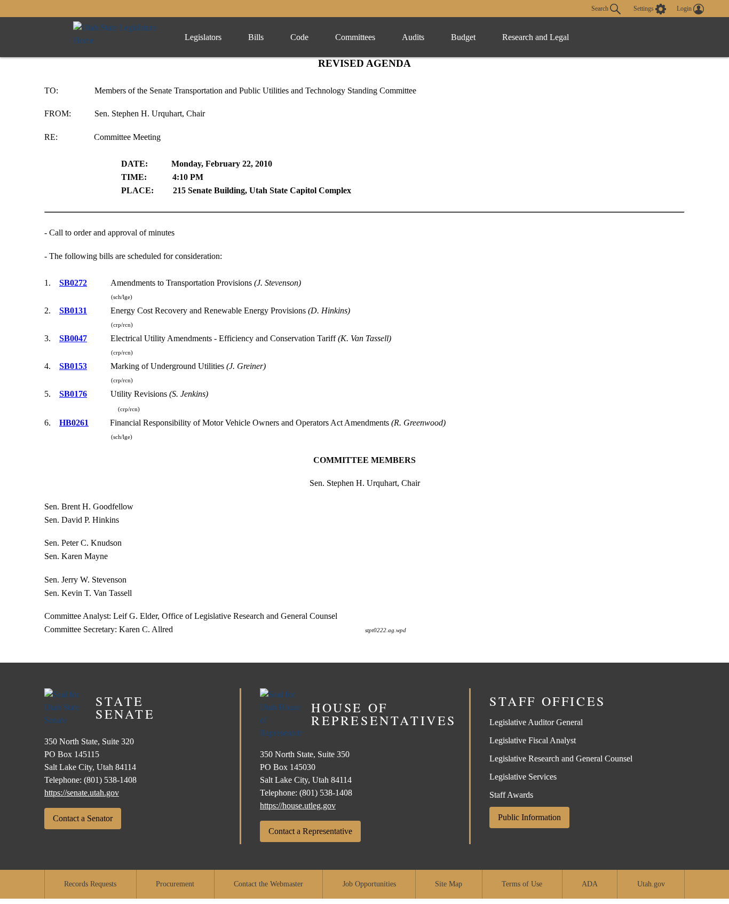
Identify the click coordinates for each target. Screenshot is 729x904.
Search (600, 8)
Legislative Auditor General (536, 722)
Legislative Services (523, 776)
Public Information (529, 817)
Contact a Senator (83, 818)
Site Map (448, 884)
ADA (590, 884)
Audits (413, 37)
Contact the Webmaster (268, 884)
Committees (355, 37)
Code (299, 37)
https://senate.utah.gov (81, 792)
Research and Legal (535, 37)
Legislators (203, 37)
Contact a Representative (310, 831)
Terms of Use (522, 884)
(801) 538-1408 (110, 779)
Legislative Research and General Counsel (560, 758)
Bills (256, 37)
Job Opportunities (369, 884)
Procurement (175, 884)
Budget (463, 37)
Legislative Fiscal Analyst (532, 740)
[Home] (118, 37)
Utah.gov (651, 884)
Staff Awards (511, 794)
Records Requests (90, 884)
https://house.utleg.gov (298, 805)
